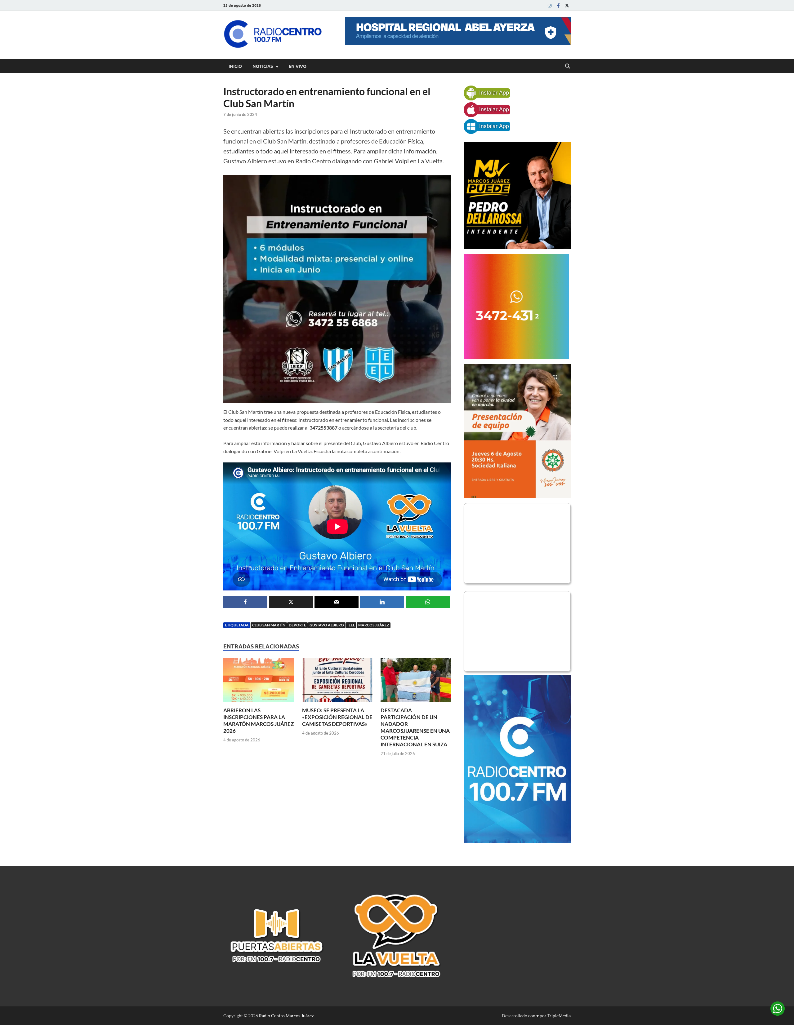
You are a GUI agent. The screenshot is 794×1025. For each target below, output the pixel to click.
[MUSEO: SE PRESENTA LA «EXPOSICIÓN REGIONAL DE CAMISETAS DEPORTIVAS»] (337, 682)
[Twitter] (567, 5)
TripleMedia (559, 1015)
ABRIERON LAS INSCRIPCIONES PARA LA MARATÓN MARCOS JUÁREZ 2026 (258, 720)
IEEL (351, 625)
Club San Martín (268, 625)
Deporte (297, 625)
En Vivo (297, 66)
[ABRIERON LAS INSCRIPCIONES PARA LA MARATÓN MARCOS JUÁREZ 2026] (258, 682)
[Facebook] (558, 5)
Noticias (262, 66)
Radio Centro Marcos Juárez (286, 1015)
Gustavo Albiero (327, 625)
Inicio (235, 66)
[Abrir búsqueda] (567, 66)
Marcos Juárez (373, 625)
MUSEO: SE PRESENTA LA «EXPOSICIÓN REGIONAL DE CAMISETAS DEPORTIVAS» (337, 717)
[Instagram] (549, 5)
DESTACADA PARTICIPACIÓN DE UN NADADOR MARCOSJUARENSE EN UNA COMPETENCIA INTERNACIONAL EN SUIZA (415, 727)
